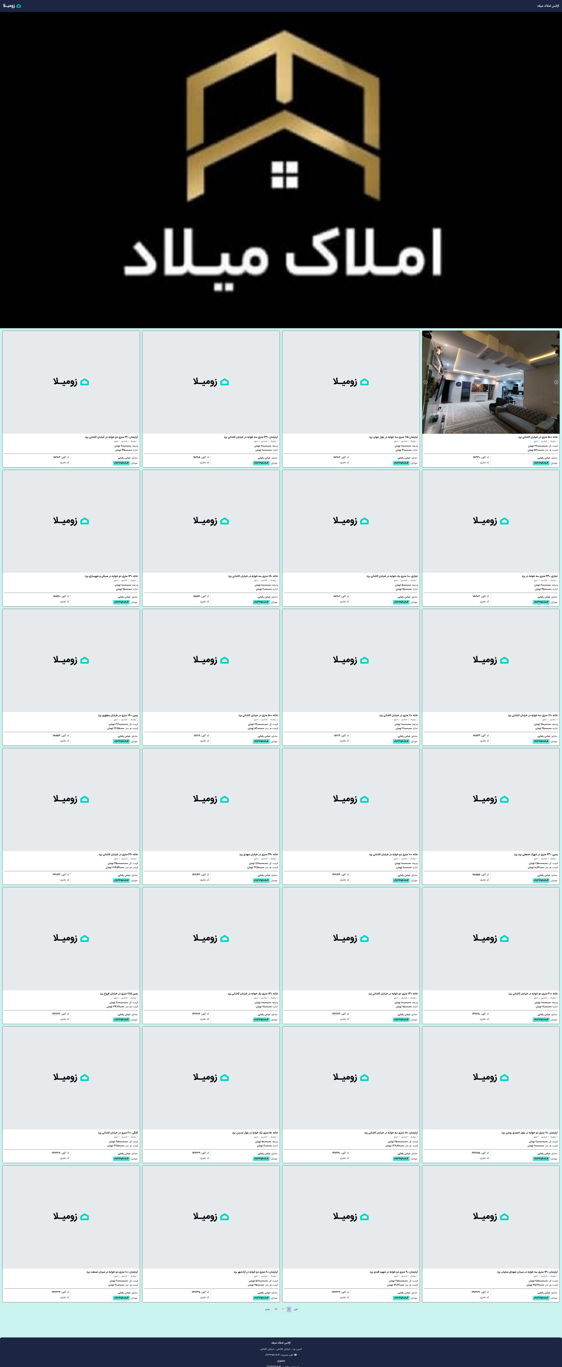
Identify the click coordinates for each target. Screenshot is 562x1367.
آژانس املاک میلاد (548, 6)
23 (276, 1309)
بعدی (267, 1309)
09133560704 (541, 463)
